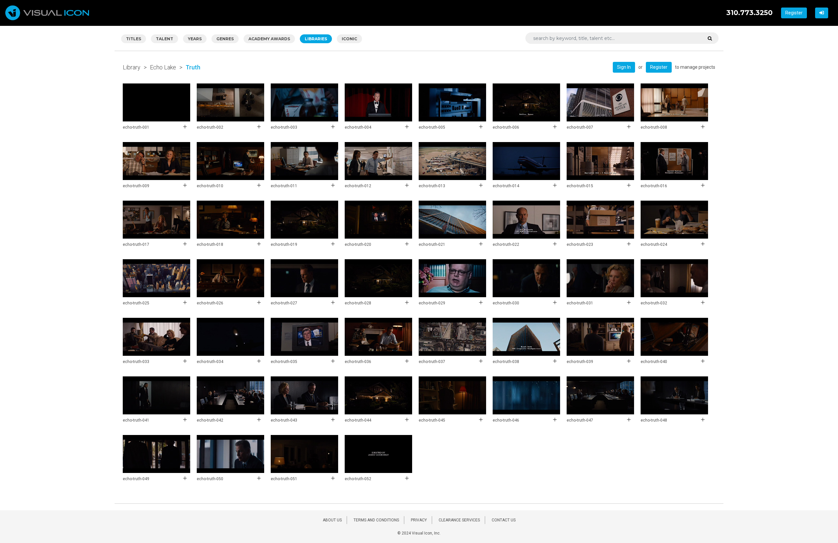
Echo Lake (163, 67)
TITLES (133, 38)
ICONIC (349, 38)
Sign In (624, 67)
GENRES (225, 38)
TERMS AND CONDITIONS (376, 520)
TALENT (164, 38)
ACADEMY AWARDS (269, 38)
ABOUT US (332, 520)
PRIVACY (419, 520)
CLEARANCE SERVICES (459, 520)
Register (794, 12)
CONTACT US (504, 520)
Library (131, 67)
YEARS (195, 38)
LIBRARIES (316, 38)
